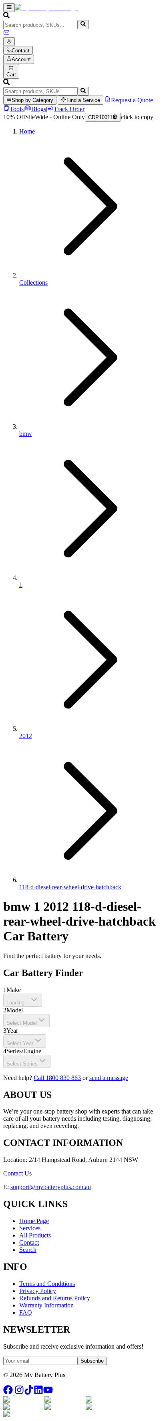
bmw (25, 433)
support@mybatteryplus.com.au (50, 1187)
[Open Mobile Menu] (9, 7)
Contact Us (17, 1173)
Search (27, 1249)
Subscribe (92, 1361)
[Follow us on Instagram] (19, 1392)
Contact (29, 1242)
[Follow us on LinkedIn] (38, 1392)
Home (27, 131)
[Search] (83, 24)
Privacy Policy (37, 1290)
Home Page (34, 1220)
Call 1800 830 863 (57, 1077)
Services (29, 1228)
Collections (33, 282)
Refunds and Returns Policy (54, 1298)
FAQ (25, 1312)
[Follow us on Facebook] (8, 1392)
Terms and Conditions (47, 1283)
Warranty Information (46, 1305)
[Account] (9, 41)
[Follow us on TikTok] (29, 1392)
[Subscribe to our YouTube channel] (48, 1392)
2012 (25, 735)
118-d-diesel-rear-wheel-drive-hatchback (70, 887)
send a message (108, 1077)
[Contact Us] (6, 33)
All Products (35, 1235)
